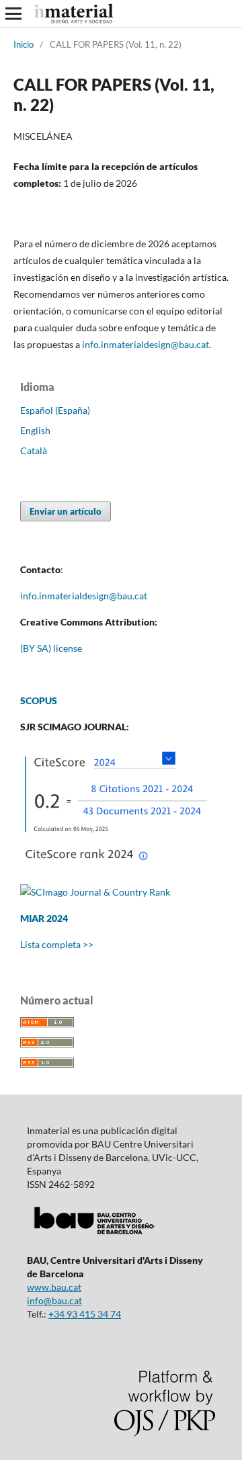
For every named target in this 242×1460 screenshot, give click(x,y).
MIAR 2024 (44, 918)
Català (33, 450)
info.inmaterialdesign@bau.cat (83, 595)
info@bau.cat (54, 1300)
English (35, 430)
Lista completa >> (56, 944)
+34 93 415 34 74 (84, 1314)
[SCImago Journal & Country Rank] (95, 892)
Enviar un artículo (66, 511)
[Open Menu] (13, 13)
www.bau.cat (54, 1287)
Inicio (23, 44)
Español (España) (55, 410)
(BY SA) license (51, 648)
